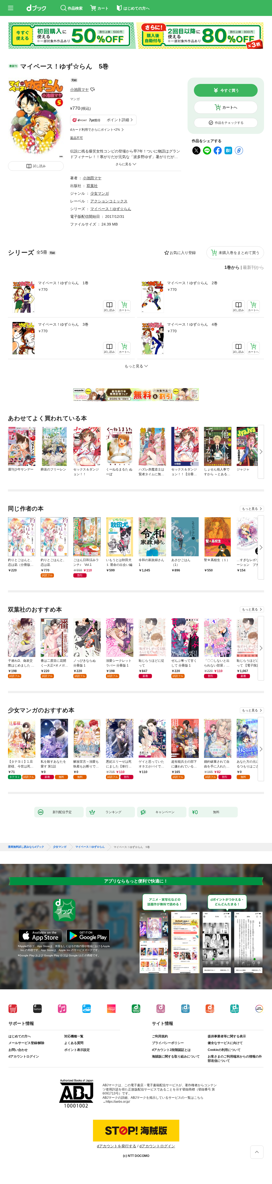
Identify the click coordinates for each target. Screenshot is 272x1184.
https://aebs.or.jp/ (118, 1102)
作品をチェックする (229, 123)
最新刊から (253, 267)
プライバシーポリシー (168, 1043)
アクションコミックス (109, 201)
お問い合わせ (18, 1050)
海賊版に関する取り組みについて (176, 1056)
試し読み (39, 166)
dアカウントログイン (23, 1056)
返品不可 (76, 138)
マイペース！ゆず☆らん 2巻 (192, 283)
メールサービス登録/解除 (26, 1043)
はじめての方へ (19, 1036)
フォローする (92, 89)
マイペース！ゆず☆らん (110, 209)
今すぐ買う (229, 90)
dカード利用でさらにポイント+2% (95, 129)
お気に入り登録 (183, 253)
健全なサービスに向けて (225, 1043)
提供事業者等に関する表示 (227, 1036)
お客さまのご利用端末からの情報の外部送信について (235, 1059)
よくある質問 (73, 1043)
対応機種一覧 (73, 1036)
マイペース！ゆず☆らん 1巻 (63, 283)
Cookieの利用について (224, 1050)
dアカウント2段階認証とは (171, 1050)
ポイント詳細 (118, 120)
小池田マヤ (79, 89)
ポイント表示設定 (77, 1050)
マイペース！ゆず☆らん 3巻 (63, 324)
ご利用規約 (160, 1036)
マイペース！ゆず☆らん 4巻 (192, 324)
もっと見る (250, 509)
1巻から (232, 267)
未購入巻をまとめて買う (239, 253)
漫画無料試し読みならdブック (26, 847)
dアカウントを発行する (116, 1146)
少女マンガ (99, 193)
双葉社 (92, 186)
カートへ (229, 107)
